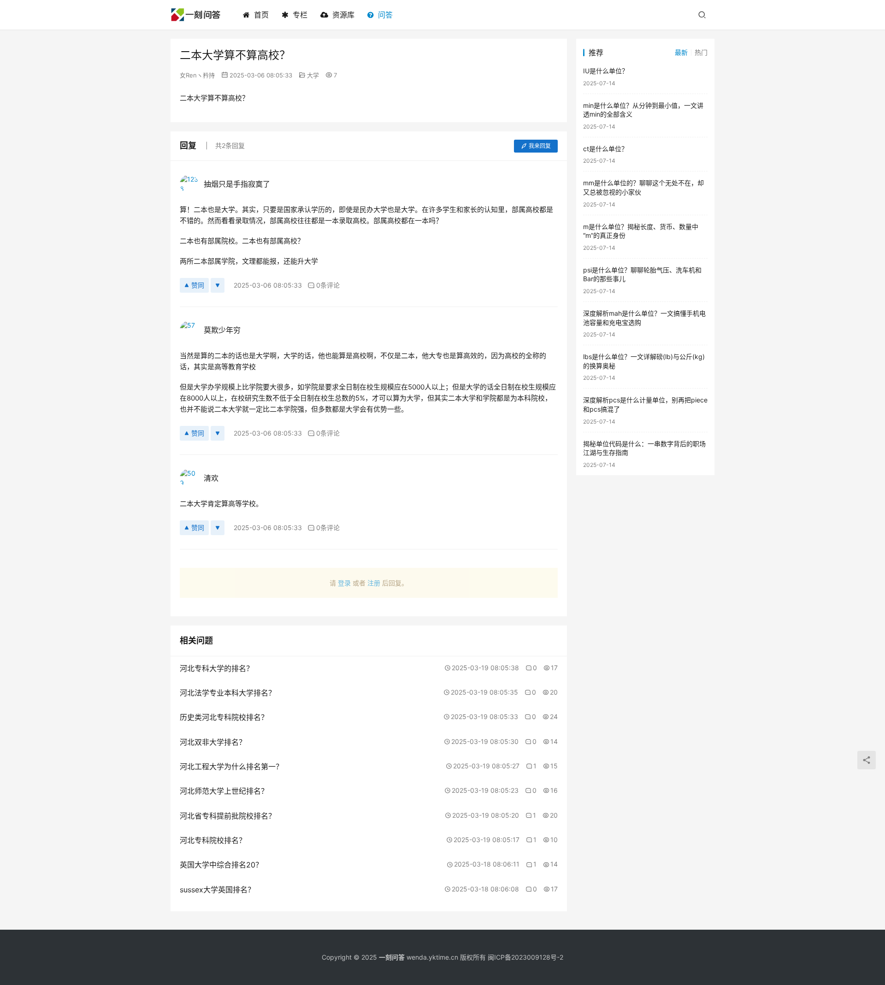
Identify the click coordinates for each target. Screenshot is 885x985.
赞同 (197, 285)
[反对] (217, 285)
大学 (313, 75)
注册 (373, 583)
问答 (385, 14)
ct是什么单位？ (605, 149)
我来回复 (540, 145)
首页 (261, 14)
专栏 (300, 14)
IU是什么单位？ (605, 71)
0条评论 (328, 285)
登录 (344, 583)
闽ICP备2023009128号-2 (525, 957)
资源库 (343, 14)
